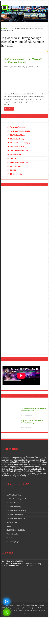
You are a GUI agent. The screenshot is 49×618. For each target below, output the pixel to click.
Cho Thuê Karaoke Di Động (20, 143)
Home (3, 28)
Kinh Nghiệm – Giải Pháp (19, 162)
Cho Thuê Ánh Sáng (17, 139)
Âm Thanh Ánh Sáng (17, 127)
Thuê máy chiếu (15, 166)
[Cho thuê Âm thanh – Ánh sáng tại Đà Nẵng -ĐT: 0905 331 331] (24, 13)
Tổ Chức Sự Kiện (16, 174)
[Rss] (24, 613)
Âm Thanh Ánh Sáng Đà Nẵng (33, 605)
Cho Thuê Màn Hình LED (19, 151)
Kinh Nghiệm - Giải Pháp (27, 67)
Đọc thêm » (8, 109)
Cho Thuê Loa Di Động (18, 147)
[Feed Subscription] (47, 51)
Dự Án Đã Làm (15, 154)
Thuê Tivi (13, 170)
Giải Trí (13, 158)
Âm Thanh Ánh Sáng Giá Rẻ (20, 131)
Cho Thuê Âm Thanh (17, 135)
